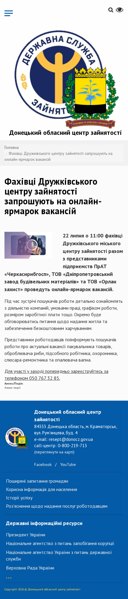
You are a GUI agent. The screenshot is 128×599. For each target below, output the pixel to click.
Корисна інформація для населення (41, 489)
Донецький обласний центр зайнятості (65, 132)
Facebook (42, 464)
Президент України (25, 535)
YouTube (68, 464)
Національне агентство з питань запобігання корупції (60, 543)
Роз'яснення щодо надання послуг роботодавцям (56, 506)
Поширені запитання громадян (37, 481)
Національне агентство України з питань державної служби (59, 555)
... (9, 575)
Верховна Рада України (30, 568)
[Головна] (65, 78)
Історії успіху (19, 498)
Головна (11, 147)
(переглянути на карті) (54, 452)
